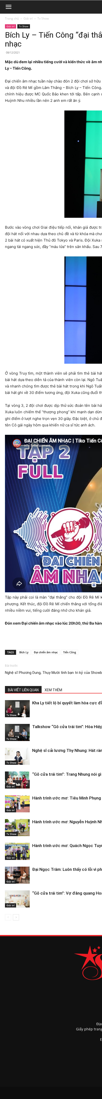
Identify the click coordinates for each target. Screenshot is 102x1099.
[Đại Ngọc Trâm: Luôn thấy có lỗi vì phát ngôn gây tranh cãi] (17, 875)
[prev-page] (8, 917)
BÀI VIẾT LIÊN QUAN (23, 690)
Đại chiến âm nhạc (46, 652)
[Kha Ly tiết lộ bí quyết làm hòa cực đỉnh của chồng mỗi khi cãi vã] (17, 708)
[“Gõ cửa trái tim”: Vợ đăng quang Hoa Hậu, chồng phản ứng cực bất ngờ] (17, 898)
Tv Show (43, 18)
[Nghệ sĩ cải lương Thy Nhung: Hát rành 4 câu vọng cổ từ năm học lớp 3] (17, 756)
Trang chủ (12, 18)
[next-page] (16, 917)
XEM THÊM (53, 690)
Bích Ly (23, 652)
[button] (8, 7)
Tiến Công (69, 652)
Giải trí (28, 18)
